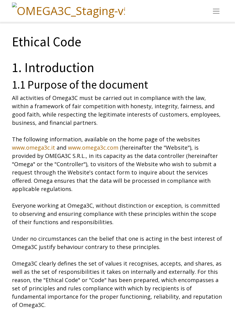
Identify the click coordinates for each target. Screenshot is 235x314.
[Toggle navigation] (216, 11)
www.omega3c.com (93, 147)
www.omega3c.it (33, 147)
